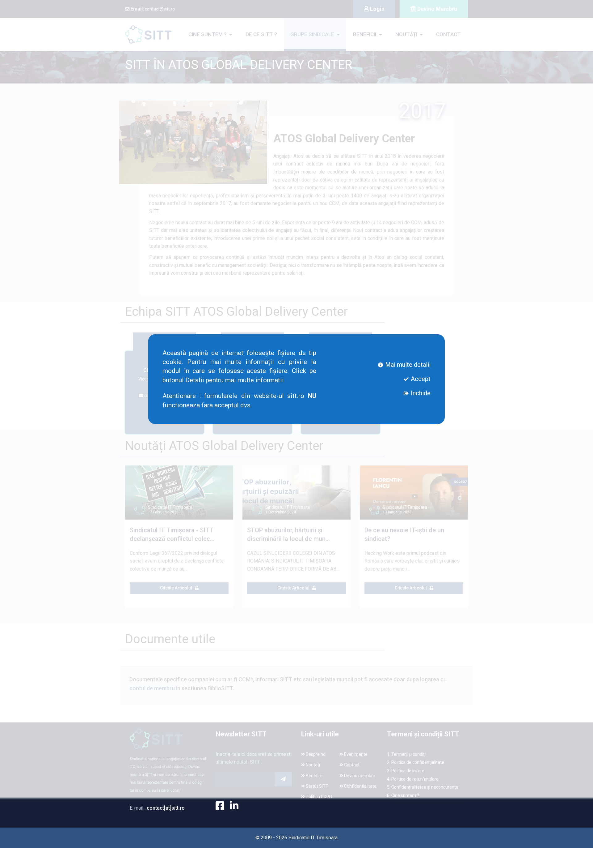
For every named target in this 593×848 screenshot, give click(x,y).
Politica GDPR (318, 796)
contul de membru (152, 688)
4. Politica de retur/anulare (413, 779)
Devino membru (359, 775)
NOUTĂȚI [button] (406, 34)
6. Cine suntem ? (403, 795)
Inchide (420, 393)
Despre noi (315, 754)
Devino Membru (436, 9)
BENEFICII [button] (365, 34)
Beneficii (313, 775)
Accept (420, 379)
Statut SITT (316, 786)
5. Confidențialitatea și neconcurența (422, 787)
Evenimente (355, 754)
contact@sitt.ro (152, 9)
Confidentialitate (359, 786)
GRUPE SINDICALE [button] (312, 34)
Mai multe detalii (407, 364)
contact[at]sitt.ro (166, 808)
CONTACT (448, 34)
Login (377, 9)
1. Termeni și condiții (407, 754)
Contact (351, 764)
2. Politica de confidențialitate (415, 762)
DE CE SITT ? (261, 34)
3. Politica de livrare (405, 770)
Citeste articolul (177, 587)
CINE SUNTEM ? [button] (208, 34)
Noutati (312, 764)
